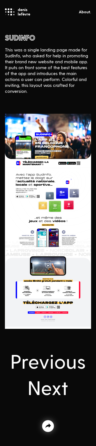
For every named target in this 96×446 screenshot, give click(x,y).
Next (48, 387)
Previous (48, 360)
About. (85, 11)
